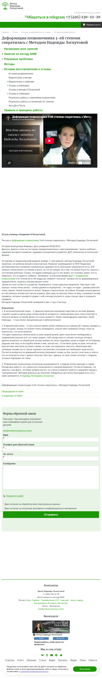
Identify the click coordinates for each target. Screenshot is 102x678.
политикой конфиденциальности (34, 671)
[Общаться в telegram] (45, 17)
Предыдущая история (12, 391)
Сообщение (9, 463)
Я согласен (85, 669)
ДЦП (71, 276)
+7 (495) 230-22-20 (83, 17)
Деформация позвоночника (25, 240)
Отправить (51, 514)
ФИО (5, 435)
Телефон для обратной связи (18, 445)
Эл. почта (8, 454)
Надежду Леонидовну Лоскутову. (38, 376)
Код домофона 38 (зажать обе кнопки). (51, 603)
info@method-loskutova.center (17, 431)
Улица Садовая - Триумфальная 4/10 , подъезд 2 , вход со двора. (55, 600)
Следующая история (12, 396)
